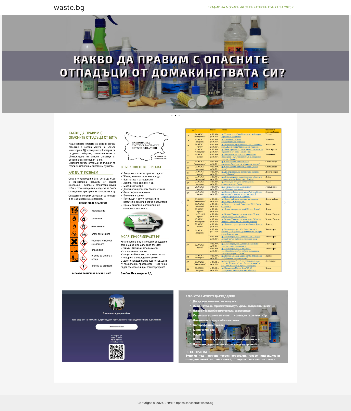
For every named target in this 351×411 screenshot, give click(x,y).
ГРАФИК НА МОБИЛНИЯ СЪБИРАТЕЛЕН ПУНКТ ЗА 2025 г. (251, 7)
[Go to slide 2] (175, 115)
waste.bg (69, 7)
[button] (182, 202)
